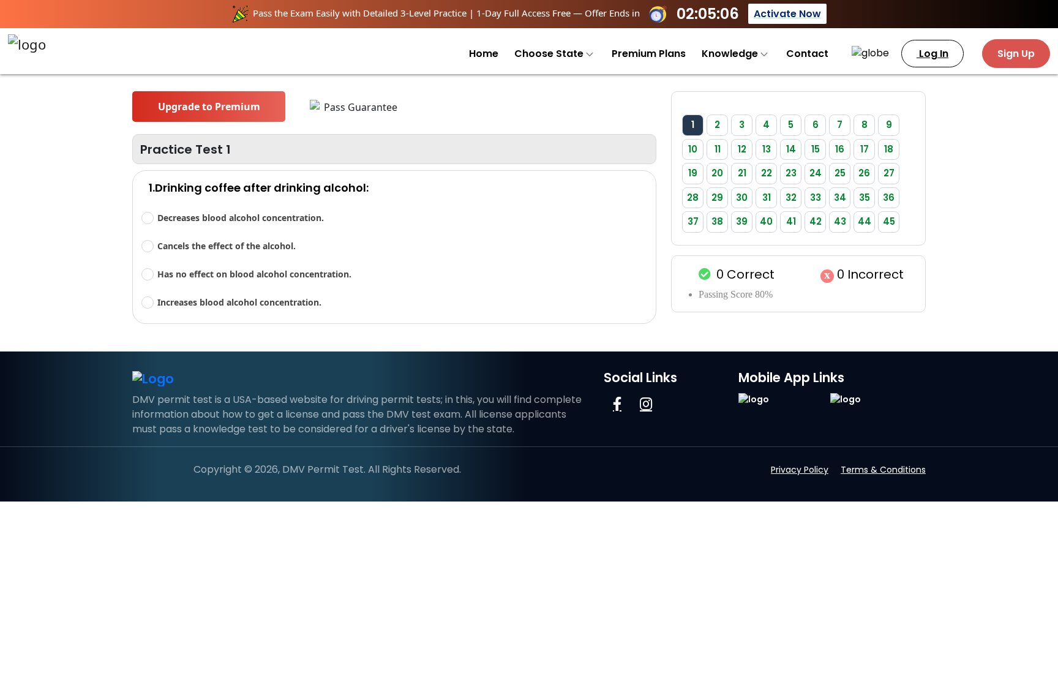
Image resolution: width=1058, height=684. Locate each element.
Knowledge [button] (731, 54)
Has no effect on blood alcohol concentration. (254, 274)
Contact (807, 54)
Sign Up (1016, 54)
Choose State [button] (550, 54)
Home (483, 54)
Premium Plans (649, 54)
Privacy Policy (799, 470)
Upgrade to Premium (209, 106)
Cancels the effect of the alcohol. (226, 246)
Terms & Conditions (883, 470)
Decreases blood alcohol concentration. (240, 218)
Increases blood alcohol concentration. (239, 302)
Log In (932, 54)
